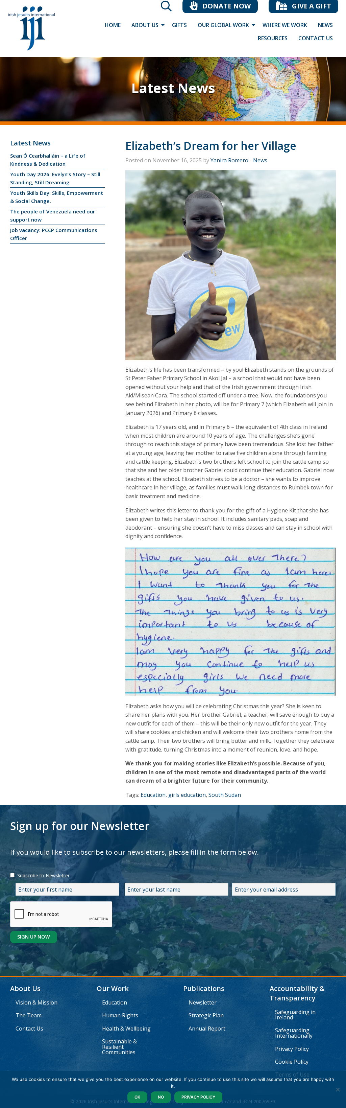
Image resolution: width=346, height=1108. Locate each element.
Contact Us (29, 1028)
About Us (25, 988)
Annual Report (207, 1028)
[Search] (166, 8)
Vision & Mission (36, 1002)
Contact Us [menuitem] (315, 38)
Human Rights (120, 1015)
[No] (337, 1089)
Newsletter (203, 1002)
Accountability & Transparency (297, 993)
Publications (203, 988)
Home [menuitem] (113, 25)
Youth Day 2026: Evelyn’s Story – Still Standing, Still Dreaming (55, 178)
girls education (187, 795)
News (260, 160)
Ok (137, 1097)
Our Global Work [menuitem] (223, 25)
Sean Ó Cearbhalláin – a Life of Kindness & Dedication (47, 159)
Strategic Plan (206, 1015)
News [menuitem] (325, 25)
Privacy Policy (292, 1049)
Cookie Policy (291, 1061)
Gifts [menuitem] (179, 25)
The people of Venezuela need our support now (52, 215)
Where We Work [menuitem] (285, 25)
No (161, 1097)
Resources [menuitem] (273, 38)
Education (153, 795)
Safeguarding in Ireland (295, 1014)
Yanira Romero (229, 160)
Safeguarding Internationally (294, 1032)
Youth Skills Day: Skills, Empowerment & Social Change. (56, 196)
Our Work (113, 988)
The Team (29, 1015)
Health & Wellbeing (126, 1028)
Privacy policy (198, 1097)
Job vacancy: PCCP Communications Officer (53, 234)
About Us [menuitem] (144, 25)
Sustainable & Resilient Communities (119, 1047)
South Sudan (224, 795)
